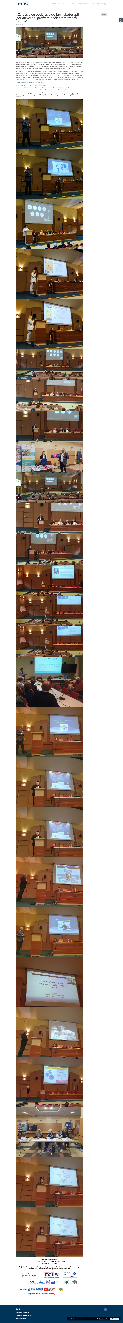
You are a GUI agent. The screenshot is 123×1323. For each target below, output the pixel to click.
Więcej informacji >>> (103, 1318)
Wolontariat (83, 4)
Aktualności (56, 4)
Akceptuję (114, 1318)
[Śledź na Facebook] (105, 1309)
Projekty (72, 4)
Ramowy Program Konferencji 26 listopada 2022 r (32, 82)
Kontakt (100, 4)
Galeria (92, 4)
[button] (121, 20)
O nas (63, 4)
